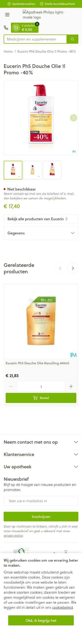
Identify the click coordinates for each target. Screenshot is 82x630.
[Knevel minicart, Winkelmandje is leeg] (16, 28)
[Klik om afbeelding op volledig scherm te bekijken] (41, 117)
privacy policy (13, 535)
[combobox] (35, 39)
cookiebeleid (62, 607)
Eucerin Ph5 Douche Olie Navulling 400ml (37, 363)
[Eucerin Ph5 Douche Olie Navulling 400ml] (41, 321)
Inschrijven (41, 516)
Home (8, 51)
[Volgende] (73, 117)
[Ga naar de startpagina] (45, 15)
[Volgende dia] (72, 268)
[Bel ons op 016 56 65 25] (6, 27)
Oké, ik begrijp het (41, 620)
